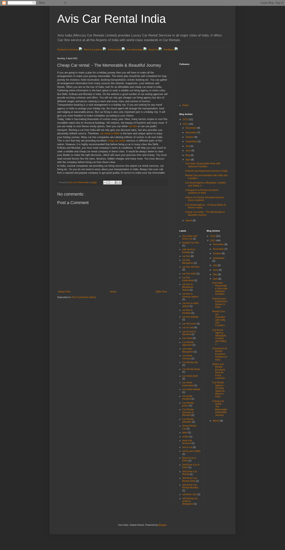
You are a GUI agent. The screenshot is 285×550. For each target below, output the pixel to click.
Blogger (162, 525)
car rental (187, 338)
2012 (186, 119)
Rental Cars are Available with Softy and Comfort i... (219, 318)
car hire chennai (190, 267)
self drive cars (189, 494)
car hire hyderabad (188, 279)
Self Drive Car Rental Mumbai (190, 486)
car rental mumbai (187, 397)
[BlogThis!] (109, 182)
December (191, 128)
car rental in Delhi (110, 133)
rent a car (187, 447)
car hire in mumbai (187, 311)
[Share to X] (112, 182)
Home (113, 291)
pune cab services (187, 442)
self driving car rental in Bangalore (190, 501)
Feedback (169, 49)
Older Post (161, 291)
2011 (186, 124)
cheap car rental (116, 140)
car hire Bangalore (187, 261)
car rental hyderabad (188, 384)
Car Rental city (190, 362)
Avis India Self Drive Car (189, 237)
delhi (184, 432)
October (190, 137)
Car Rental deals (191, 369)
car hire (133, 126)
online (185, 436)
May (188, 155)
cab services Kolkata (188, 250)
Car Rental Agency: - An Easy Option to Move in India (218, 389)
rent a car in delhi (191, 451)
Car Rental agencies (188, 343)
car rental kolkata (191, 389)
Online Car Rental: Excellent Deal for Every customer (218, 371)
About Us (153, 49)
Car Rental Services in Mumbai (188, 412)
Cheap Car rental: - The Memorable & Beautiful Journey (205, 213)
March (189, 220)
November (191, 132)
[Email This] (105, 182)
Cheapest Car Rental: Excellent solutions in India (201, 191)
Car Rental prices (188, 404)
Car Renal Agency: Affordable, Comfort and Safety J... (219, 337)
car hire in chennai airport (190, 295)
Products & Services (67, 49)
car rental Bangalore (187, 350)
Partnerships (114, 49)
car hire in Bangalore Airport (187, 287)
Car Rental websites (188, 420)
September (192, 141)
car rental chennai (187, 357)
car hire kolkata (190, 317)
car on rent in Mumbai (189, 333)
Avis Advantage (135, 49)
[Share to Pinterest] (120, 182)
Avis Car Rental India (111, 18)
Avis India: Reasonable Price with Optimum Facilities (202, 165)
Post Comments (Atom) (84, 297)
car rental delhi (190, 376)
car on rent (187, 327)
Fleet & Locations (93, 49)
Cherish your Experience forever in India (206, 171)
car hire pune (189, 323)
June (188, 150)
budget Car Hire (190, 242)
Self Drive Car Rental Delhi (189, 479)
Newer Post (64, 291)
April (188, 159)
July (188, 146)
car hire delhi (189, 273)
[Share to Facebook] (116, 182)
